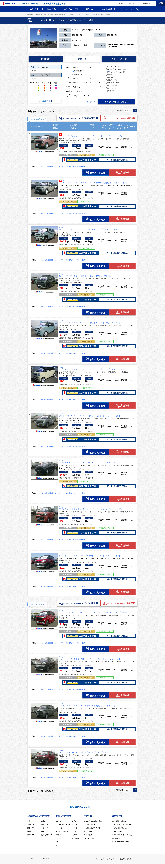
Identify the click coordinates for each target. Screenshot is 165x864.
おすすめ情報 (107, 9)
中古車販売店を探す (41, 14)
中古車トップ (31, 14)
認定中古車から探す (71, 9)
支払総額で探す (79, 71)
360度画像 (111, 91)
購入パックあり (112, 85)
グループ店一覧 (119, 59)
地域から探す (52, 9)
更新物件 (110, 77)
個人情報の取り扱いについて (129, 859)
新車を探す (132, 3)
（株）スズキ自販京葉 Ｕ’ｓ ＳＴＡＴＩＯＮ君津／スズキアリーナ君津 (81, 14)
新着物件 (110, 75)
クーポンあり (112, 88)
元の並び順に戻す (38, 126)
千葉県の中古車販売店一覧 (54, 14)
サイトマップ (100, 859)
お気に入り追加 (98, 173)
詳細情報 (45, 59)
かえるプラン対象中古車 (118, 72)
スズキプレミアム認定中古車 (117, 69)
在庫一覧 (82, 59)
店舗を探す (121, 3)
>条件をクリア (90, 102)
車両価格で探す (79, 74)
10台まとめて (38, 119)
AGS (89, 95)
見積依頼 (124, 172)
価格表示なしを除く (114, 83)
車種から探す (35, 9)
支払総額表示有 (112, 80)
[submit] (137, 9)
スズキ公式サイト (146, 3)
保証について (90, 9)
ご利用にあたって (111, 859)
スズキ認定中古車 (113, 66)
